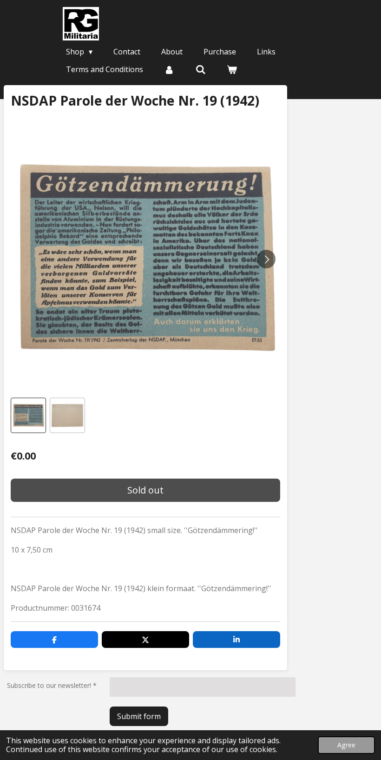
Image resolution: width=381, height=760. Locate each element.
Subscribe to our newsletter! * (52, 685)
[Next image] (266, 259)
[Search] (200, 69)
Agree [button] (346, 744)
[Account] (169, 69)
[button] (28, 415)
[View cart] (231, 69)
